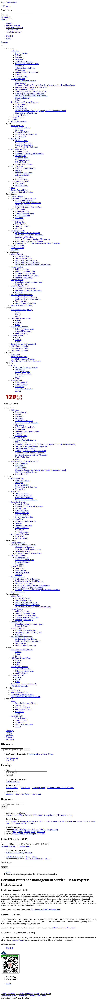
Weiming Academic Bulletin (21, 305)
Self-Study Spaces (22, 226)
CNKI (15, 830)
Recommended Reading (20, 181)
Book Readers (20, 224)
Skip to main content (8, 2)
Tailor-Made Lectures (23, 258)
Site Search (10, 739)
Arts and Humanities (23, 331)
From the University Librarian (26, 367)
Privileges (19, 130)
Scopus (20, 832)
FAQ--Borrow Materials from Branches (25, 361)
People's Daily (52, 830)
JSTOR (27, 832)
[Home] (4, 42)
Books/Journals (21, 53)
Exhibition (19, 218)
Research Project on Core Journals (23, 344)
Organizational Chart (23, 374)
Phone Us (9, 23)
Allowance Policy (22, 175)
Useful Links (22, 996)
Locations (9, 794)
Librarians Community (24, 994)
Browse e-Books (24, 846)
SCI (14, 832)
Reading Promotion (18, 209)
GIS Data (18, 293)
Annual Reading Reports (24, 213)
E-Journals (10, 737)
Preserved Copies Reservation (22, 192)
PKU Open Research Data (21, 318)
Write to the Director (13, 32)
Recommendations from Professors (60, 788)
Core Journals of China (19, 348)
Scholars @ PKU (17, 335)
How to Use (15, 139)
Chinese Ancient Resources (25, 81)
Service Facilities (17, 220)
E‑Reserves (15, 250)
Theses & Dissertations (24, 61)
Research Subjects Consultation (27, 275)
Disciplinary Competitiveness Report (29, 282)
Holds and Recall (21, 158)
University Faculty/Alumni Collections (29, 94)
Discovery (10, 731)
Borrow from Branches (24, 164)
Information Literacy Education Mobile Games (33, 265)
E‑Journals (19, 57)
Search (4, 15)
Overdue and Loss (22, 160)
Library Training (17, 254)
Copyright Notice (21, 179)
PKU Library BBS (13, 25)
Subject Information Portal (25, 271)
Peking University (8, 994)
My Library (5, 17)
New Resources (21, 104)
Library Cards (20, 136)
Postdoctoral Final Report (25, 89)
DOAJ (47, 859)
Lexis (33, 832)
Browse (18, 314)
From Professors (21, 186)
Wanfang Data (24, 830)
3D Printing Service (22, 205)
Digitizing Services (18, 230)
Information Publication (24, 389)
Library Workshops (18, 196)
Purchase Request (17, 117)
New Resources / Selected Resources (24, 102)
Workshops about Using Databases (19, 815)
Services (18, 171)
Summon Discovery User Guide (40, 754)
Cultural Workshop (22, 216)
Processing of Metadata (24, 237)
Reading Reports (38, 788)
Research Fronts (21, 284)
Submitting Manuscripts (24, 278)
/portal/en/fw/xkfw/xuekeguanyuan (63, 928)
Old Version (5, 6)
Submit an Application (23, 173)
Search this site (6, 10)
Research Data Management (26, 288)
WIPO (42, 834)
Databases (19, 59)
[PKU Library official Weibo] (7, 981)
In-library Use (20, 156)
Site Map (32, 996)
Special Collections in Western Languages (31, 87)
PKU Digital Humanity (19, 346)
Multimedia (19, 66)
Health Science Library (19, 357)
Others (17, 100)
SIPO (36, 834)
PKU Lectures (20, 83)
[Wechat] (8, 981)
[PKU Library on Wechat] (49, 964)
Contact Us (19, 177)
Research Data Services (19, 286)
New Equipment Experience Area (28, 203)
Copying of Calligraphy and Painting (29, 241)
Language (4, 944)
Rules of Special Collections (26, 134)
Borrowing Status (22, 151)
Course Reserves (21, 115)
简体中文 (9, 36)
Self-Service (19, 222)
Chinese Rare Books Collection (27, 64)
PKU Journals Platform (19, 327)
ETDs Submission (17, 245)
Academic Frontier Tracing (25, 273)
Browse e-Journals (8, 846)
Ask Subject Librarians (14, 28)
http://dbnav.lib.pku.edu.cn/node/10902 (46, 909)
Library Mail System (42, 994)
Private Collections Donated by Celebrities (31, 96)
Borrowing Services (18, 149)
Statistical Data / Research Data (27, 72)
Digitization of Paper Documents (27, 233)
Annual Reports (21, 385)
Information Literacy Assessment (27, 263)
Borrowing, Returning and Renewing (29, 153)
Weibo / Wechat (12, 30)
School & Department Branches (23, 359)
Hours (13, 188)
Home (8, 872)
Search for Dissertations (24, 145)
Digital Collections (22, 98)
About (13, 365)
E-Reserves (33, 821)
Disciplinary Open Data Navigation (28, 290)
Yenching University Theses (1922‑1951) (30, 91)
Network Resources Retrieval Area (28, 207)
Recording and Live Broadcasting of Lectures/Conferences (37, 243)
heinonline (41, 832)
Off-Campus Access (64, 815)
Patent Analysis (21, 301)
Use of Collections (13, 781)
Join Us (18, 391)
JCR (27, 857)
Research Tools (21, 76)
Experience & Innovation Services (23, 198)
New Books (19, 106)
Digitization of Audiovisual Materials (29, 235)
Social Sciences (21, 333)
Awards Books (21, 109)
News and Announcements (25, 168)
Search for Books (21, 141)
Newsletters (19, 387)
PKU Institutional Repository (22, 310)
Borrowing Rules (17, 126)
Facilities (18, 228)
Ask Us (8, 984)
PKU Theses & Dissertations (26, 113)
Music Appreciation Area (24, 201)
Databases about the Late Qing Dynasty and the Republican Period (40, 111)
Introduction (15, 355)
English (8, 38)
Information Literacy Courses (26, 260)
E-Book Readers (21, 162)
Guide (17, 312)
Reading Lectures (22, 211)
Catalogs (9, 733)
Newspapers (20, 70)
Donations (14, 119)
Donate (3, 19)
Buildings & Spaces (22, 372)
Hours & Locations (22, 128)
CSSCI (34, 857)
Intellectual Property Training (26, 297)
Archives (18, 74)
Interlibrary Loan (17, 166)
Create (17, 320)
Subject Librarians (22, 269)
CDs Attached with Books (25, 68)
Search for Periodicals (23, 143)
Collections (15, 51)
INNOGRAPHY (18, 834)
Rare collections (12, 788)
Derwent (29, 834)
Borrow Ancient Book (19, 121)
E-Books (18, 55)
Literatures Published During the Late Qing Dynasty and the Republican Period (45, 85)
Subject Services (17, 267)
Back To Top (11, 977)
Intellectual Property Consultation (28, 299)
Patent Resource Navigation (25, 303)
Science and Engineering (24, 329)
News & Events (16, 380)
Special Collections (18, 79)
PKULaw (35, 830)
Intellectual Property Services (22, 295)
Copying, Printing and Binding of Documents (32, 239)
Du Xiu (43, 830)
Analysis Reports (17, 280)
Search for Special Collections (26, 147)
